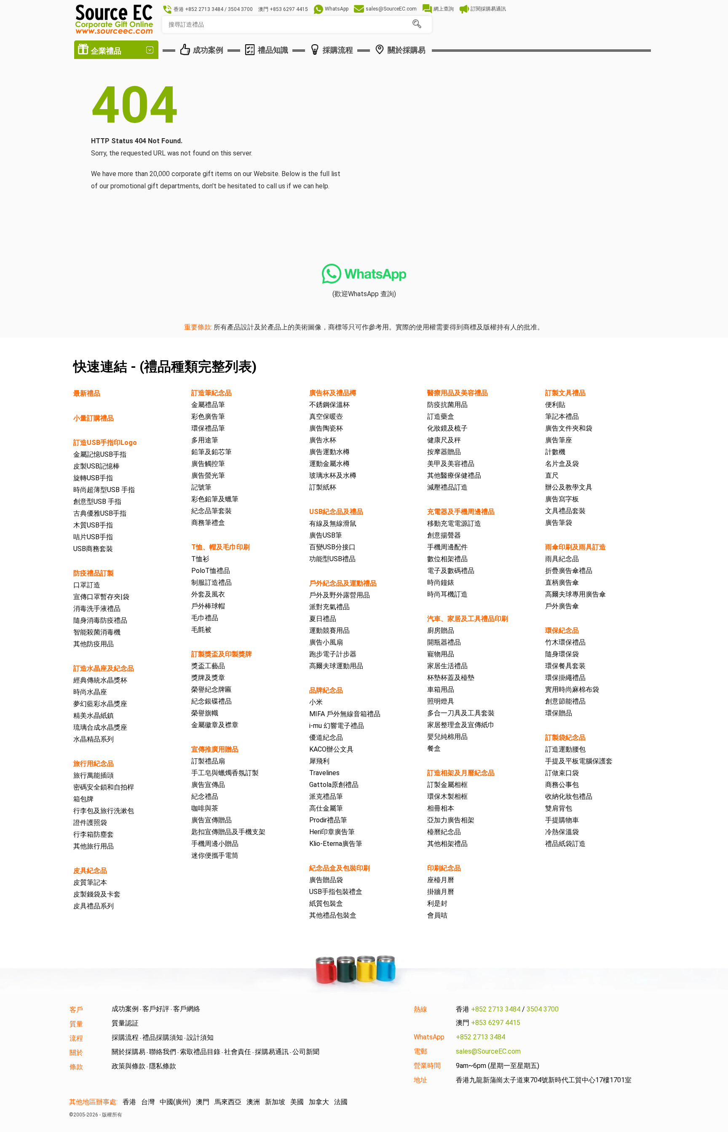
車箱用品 (440, 689)
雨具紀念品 (562, 559)
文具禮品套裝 (565, 511)
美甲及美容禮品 (450, 464)
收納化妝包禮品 (568, 796)
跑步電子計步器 (332, 654)
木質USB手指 (93, 525)
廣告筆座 (558, 440)
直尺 (552, 475)
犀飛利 (319, 761)
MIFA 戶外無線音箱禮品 (344, 714)
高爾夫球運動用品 (336, 666)
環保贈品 (558, 713)
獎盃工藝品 (208, 666)
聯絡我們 (162, 1052)
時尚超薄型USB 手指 (104, 490)
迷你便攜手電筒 (214, 855)
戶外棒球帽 (208, 606)
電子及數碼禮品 (450, 571)
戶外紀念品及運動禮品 (343, 583)
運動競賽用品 (329, 630)
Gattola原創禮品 (334, 785)
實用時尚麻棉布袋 (572, 689)
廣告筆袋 (558, 523)
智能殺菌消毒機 (96, 632)
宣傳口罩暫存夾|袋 (101, 597)
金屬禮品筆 (208, 405)
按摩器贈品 (444, 452)
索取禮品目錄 (200, 1052)
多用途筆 (204, 440)
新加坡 (275, 1102)
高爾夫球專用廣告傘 (575, 594)
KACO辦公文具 (331, 749)
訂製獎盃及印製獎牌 (221, 654)
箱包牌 (83, 799)
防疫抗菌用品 (447, 405)
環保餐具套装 (565, 666)
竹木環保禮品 (565, 642)
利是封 (437, 903)
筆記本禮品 (562, 416)
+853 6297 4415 (495, 1023)
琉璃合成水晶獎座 (100, 727)
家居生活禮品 (447, 666)
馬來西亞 (227, 1102)
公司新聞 (305, 1052)
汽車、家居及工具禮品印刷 (467, 619)
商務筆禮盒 (208, 523)
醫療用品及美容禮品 (457, 393)
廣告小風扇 (326, 642)
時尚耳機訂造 (447, 594)
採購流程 (125, 1037)
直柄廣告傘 (562, 582)
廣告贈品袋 (326, 880)
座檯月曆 (440, 880)
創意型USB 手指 (97, 502)
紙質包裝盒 (326, 903)
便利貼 (555, 405)
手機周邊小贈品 (214, 844)
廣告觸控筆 (208, 464)
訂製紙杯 (322, 487)
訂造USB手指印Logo (105, 443)
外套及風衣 (208, 594)
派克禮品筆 (326, 796)
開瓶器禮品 (444, 642)
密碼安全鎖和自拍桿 (103, 787)
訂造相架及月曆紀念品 (461, 773)
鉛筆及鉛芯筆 (211, 452)
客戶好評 (155, 1009)
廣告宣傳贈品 (211, 820)
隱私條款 (162, 1066)
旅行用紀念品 (93, 764)
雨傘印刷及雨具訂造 (575, 547)
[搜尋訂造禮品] (416, 24)
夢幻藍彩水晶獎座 (100, 704)
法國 (341, 1102)
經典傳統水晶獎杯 (100, 680)
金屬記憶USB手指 (99, 454)
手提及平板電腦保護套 (579, 761)
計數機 (555, 452)
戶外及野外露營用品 (339, 595)
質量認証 (125, 1023)
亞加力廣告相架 (450, 820)
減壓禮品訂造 (447, 487)
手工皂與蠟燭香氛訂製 (225, 773)
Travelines (324, 773)
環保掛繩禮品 (565, 678)
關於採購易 (128, 1052)
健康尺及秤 (444, 440)
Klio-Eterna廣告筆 (335, 844)
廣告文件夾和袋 (568, 428)
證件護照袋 (90, 823)
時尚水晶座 (90, 692)
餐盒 (434, 748)
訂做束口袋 (562, 773)
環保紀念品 (562, 630)
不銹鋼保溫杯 (329, 405)
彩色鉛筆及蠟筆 (214, 499)
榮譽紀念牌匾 (211, 689)
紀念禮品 (204, 796)
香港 (129, 1102)
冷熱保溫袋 (562, 832)
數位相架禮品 (447, 559)
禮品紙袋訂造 (565, 844)
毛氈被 (201, 630)
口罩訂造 (86, 585)
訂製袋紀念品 (565, 737)
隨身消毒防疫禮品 (100, 620)
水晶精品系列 (93, 739)
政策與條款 (128, 1066)
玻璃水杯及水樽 (332, 475)
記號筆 (201, 487)
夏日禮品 (322, 619)
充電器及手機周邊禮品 (461, 512)
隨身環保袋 (562, 654)
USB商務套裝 (93, 549)
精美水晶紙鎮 (93, 716)
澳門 (202, 1102)
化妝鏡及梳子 (447, 428)
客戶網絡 (186, 1009)
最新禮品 (86, 393)
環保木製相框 (447, 796)
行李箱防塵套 (93, 834)
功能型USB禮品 (332, 559)
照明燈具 (440, 701)
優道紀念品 (326, 737)
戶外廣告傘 (562, 606)
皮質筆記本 (90, 882)
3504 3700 (543, 1009)
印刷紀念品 (444, 868)
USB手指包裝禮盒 (335, 892)
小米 (316, 702)
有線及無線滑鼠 (332, 523)
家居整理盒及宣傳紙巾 (461, 725)
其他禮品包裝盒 (332, 915)
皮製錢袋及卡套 (96, 894)
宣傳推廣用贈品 (214, 749)
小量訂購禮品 (93, 418)
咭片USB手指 (93, 537)
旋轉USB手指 (93, 478)
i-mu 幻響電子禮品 (336, 726)
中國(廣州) (175, 1102)
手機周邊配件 (447, 547)
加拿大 (319, 1102)
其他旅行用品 (93, 846)
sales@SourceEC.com (488, 1051)
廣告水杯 (322, 440)
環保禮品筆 (208, 428)
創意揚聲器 (444, 535)
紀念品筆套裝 (211, 511)
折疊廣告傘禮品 (568, 571)
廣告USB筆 (325, 535)
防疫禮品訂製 (93, 573)
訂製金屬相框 (447, 785)
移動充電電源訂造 (454, 523)
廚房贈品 (440, 630)
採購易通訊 (272, 1052)
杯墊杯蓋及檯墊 (450, 678)
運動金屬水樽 (329, 464)
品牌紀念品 (326, 690)
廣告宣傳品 (208, 785)
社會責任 (237, 1052)
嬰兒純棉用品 (447, 737)
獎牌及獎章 (208, 678)
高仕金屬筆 (326, 808)
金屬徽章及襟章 (214, 725)
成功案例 (125, 1009)
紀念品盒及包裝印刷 (339, 868)
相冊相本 (440, 808)
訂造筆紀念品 (211, 393)
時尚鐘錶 (440, 582)
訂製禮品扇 (208, 761)
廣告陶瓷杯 (326, 428)
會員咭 (437, 915)
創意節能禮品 (565, 701)
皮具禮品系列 (93, 906)
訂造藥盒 (440, 416)
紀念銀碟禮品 (211, 701)
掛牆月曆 (440, 892)
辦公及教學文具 (568, 487)
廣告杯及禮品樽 (332, 393)
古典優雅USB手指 (99, 513)
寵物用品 (440, 654)
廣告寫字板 (562, 499)
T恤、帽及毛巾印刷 (220, 547)
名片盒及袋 (562, 464)
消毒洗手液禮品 (96, 609)
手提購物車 (562, 820)
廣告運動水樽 (329, 452)
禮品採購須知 (162, 1037)
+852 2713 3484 (495, 1009)
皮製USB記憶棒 (96, 466)
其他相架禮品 (447, 844)
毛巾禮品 (204, 618)
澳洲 (253, 1102)
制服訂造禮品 (211, 582)
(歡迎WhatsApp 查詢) (364, 294)
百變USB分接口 (332, 547)
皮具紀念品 (90, 871)
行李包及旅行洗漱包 (103, 811)
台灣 (148, 1102)
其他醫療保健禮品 (454, 475)
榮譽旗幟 (204, 713)
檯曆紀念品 (444, 832)
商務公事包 (562, 785)
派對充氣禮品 (329, 607)
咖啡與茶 (204, 808)
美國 (297, 1102)
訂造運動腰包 (565, 749)
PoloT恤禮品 (210, 571)
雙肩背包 (558, 808)
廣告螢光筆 (208, 475)
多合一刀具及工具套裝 (461, 713)
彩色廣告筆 (208, 416)
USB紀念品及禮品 (336, 512)
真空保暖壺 (326, 416)
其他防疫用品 (93, 644)
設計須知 (200, 1037)
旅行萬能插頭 (93, 775)
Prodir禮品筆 (328, 820)
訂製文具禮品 (565, 393)
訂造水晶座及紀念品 (103, 668)
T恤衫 (200, 559)
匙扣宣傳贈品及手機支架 (228, 832)
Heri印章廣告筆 (332, 832)
